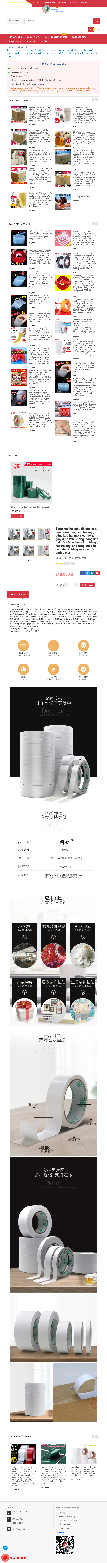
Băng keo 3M (15, 41)
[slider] (60, 563)
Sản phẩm (34, 37)
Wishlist (63, 2)
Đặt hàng (89, 585)
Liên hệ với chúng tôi (66, 1528)
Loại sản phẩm (14, 20)
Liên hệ (46, 41)
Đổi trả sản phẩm (65, 1524)
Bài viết (33, 41)
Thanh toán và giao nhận (68, 1520)
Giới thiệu (62, 1512)
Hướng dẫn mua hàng (67, 1516)
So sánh (74, 2)
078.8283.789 (17, 1519)
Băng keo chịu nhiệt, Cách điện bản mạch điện (30, 507)
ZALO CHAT (61, 1532)
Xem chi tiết (17, 516)
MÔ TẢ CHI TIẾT (17, 595)
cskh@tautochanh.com (21, 1529)
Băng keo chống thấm (55, 36)
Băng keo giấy (79, 37)
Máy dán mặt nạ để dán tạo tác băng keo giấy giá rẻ (83, 196)
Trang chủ (16, 37)
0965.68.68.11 (17, 1523)
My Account (51, 2)
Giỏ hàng (85, 2)
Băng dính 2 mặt (24, 47)
